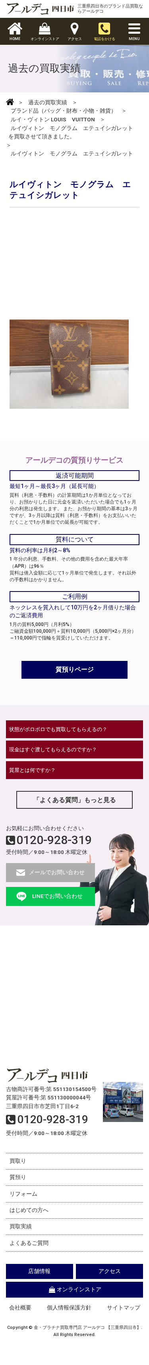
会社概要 (20, 1307)
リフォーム (23, 1194)
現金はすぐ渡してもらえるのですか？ (53, 749)
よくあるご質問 (29, 1243)
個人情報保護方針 (69, 1307)
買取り (18, 1161)
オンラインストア (79, 1289)
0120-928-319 (54, 840)
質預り (18, 1177)
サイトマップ (123, 1307)
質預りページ (75, 669)
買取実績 (21, 1226)
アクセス (110, 1271)
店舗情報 (39, 1271)
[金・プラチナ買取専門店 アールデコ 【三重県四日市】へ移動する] (10, 103)
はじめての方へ (29, 1210)
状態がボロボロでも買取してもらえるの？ (58, 729)
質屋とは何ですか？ (32, 770)
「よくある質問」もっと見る (74, 800)
